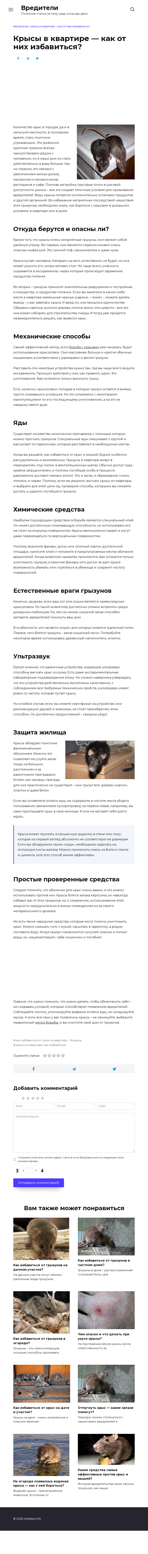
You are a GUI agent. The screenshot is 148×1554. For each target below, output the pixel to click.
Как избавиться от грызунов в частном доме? (104, 1263)
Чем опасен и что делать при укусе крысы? (103, 1336)
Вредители (39, 8)
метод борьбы (46, 1022)
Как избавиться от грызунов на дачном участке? (40, 1267)
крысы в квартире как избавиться (40, 1045)
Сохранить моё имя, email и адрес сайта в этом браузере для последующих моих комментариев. (71, 1159)
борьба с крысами (84, 347)
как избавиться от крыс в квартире (41, 1040)
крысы (77, 1040)
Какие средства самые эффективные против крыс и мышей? (103, 1474)
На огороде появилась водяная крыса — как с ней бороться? (41, 1483)
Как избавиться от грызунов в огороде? (39, 1341)
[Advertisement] (74, 92)
